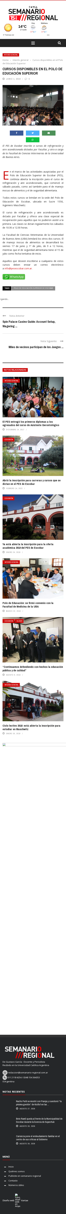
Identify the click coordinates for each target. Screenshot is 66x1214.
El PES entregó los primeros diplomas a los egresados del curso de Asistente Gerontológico (31, 423)
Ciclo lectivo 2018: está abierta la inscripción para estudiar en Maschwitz (31, 727)
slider (19, 621)
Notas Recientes (14, 1091)
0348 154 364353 (31, 1077)
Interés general (11, 55)
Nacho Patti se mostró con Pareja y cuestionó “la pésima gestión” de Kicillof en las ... (39, 1103)
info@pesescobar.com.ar (18, 268)
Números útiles (16, 1185)
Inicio (11, 1166)
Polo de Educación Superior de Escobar (33, 288)
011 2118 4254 (14, 1077)
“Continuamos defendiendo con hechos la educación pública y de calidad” (33, 668)
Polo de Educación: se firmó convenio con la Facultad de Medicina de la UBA (28, 604)
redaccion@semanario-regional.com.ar (28, 1072)
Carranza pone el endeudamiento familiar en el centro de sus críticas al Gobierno (38, 1138)
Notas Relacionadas (15, 369)
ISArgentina (8, 1081)
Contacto (13, 1180)
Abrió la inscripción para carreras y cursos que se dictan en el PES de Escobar (32, 482)
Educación (9, 439)
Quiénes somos (16, 1171)
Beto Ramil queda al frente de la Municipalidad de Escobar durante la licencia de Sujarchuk (39, 1120)
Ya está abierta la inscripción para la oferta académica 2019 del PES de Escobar (28, 546)
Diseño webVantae (15, 1200)
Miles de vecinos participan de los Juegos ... (36, 347)
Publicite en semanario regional (24, 1175)
